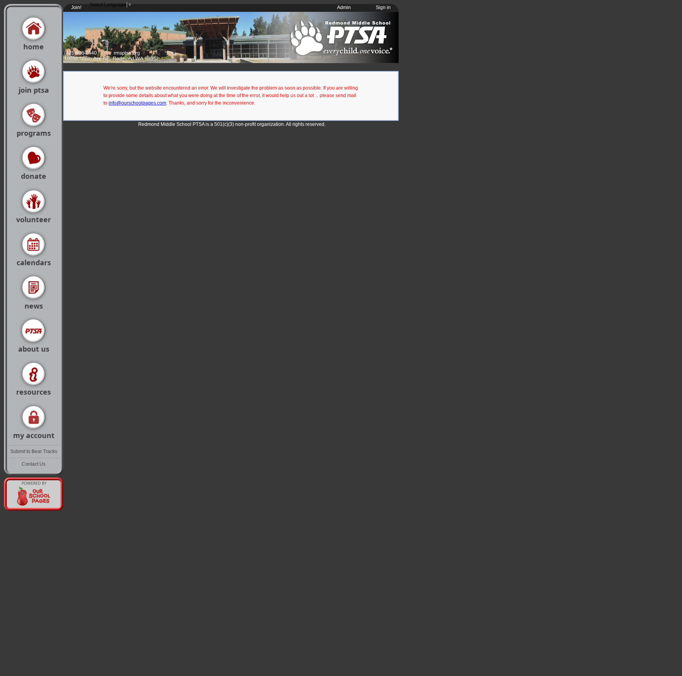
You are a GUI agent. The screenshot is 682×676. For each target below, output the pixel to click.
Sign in (383, 7)
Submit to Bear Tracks (33, 451)
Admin (344, 7)
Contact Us (33, 464)
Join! (76, 7)
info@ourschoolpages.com (137, 103)
